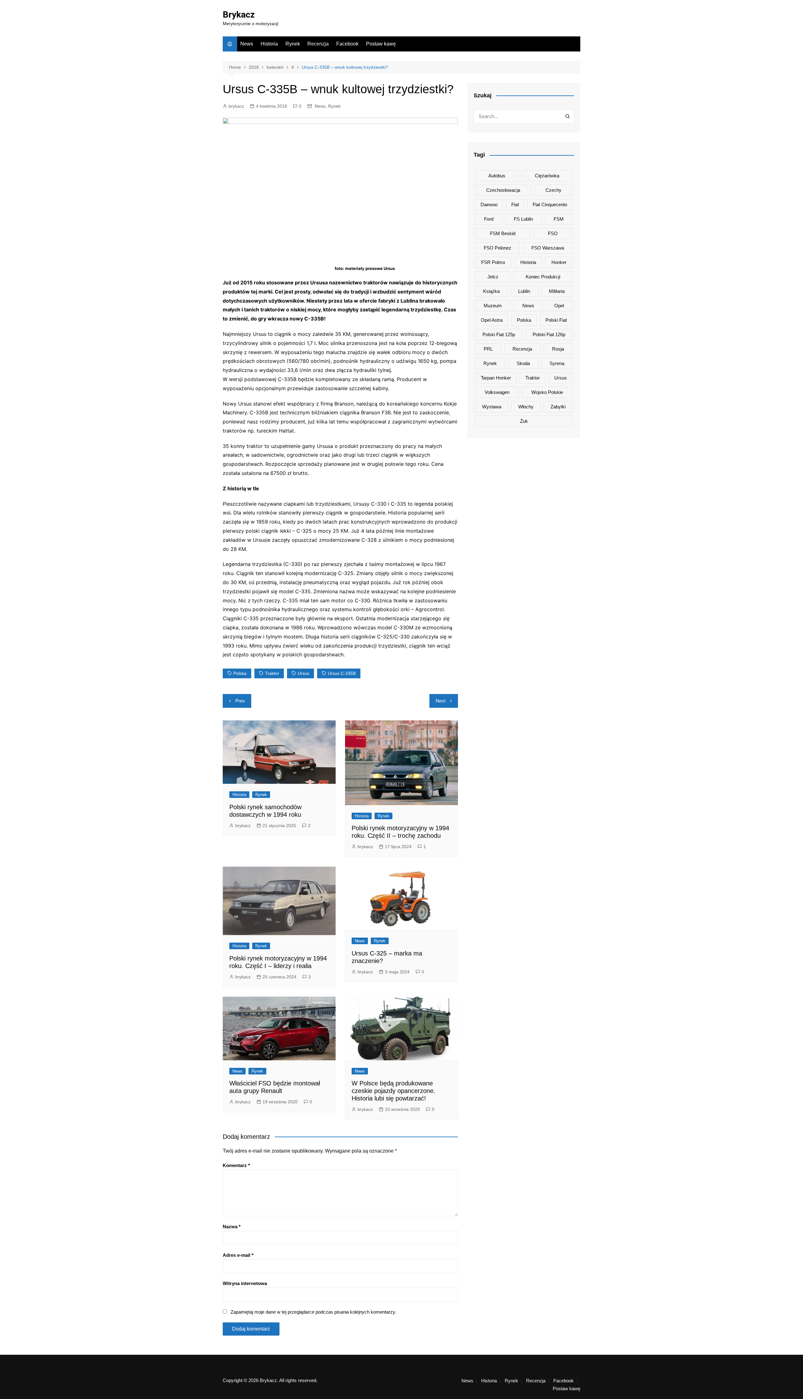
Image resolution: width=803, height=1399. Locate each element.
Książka (491, 291)
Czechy (553, 190)
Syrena (557, 363)
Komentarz (236, 1165)
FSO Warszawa (547, 247)
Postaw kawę (381, 43)
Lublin (524, 291)
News (246, 43)
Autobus (496, 175)
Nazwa (232, 1226)
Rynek (292, 43)
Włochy (526, 406)
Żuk (524, 421)
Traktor (272, 673)
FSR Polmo (493, 262)
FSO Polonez (497, 247)
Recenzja (318, 43)
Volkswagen (497, 392)
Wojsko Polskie (547, 392)
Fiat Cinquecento (550, 204)
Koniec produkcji (543, 276)
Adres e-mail (238, 1255)
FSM (559, 219)
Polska (240, 673)
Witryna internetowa (245, 1283)
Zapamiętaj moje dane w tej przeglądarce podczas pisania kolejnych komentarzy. (313, 1312)
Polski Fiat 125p (498, 334)
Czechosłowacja (503, 190)
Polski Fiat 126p (549, 334)
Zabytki (558, 406)
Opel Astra (492, 320)
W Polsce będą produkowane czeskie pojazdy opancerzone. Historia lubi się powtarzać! (393, 1091)
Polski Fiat (556, 320)
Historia (269, 43)
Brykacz (239, 14)
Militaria (557, 291)
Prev (240, 700)
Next (440, 700)
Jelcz (492, 276)
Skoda (523, 363)
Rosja (558, 349)
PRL (488, 349)
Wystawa (491, 406)
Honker (558, 262)
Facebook (347, 43)
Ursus (303, 673)
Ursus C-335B (342, 673)
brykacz (236, 106)
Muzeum (493, 305)
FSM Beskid (502, 233)
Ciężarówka (547, 175)
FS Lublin (523, 219)
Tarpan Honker (496, 377)
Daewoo (489, 204)
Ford (488, 219)
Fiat (515, 204)
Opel (559, 305)
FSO (553, 233)
